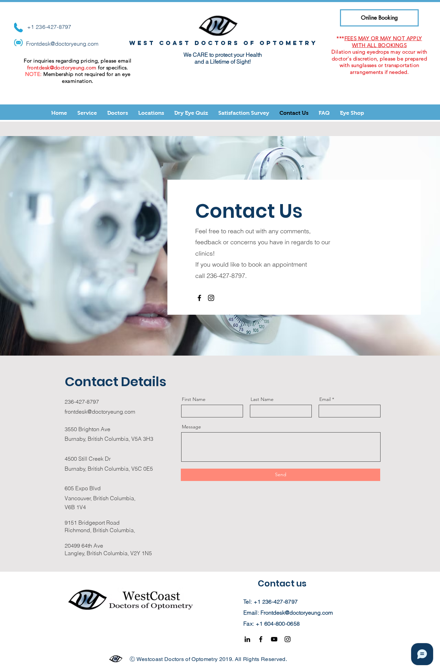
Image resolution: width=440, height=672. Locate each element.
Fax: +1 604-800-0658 (271, 623)
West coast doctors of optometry (223, 43)
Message (191, 426)
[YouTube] (274, 639)
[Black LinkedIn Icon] (247, 639)
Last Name (262, 399)
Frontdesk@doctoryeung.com (62, 43)
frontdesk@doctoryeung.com (61, 67)
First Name (194, 399)
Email (325, 399)
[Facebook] (199, 298)
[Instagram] (211, 298)
